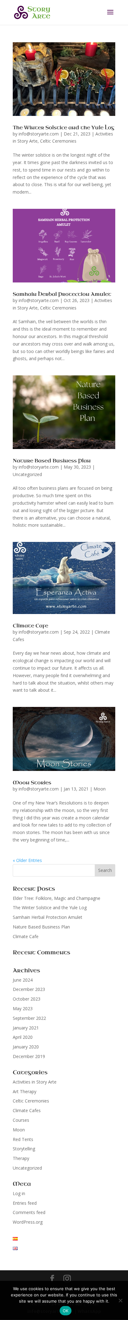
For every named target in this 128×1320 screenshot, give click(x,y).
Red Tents (23, 1139)
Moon (100, 789)
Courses (21, 1120)
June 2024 (23, 980)
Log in (19, 1193)
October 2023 (26, 999)
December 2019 (29, 1056)
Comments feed (29, 1212)
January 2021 (26, 1028)
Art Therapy (24, 1091)
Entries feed (25, 1203)
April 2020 (23, 1037)
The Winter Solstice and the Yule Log (63, 127)
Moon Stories (32, 782)
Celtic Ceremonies (58, 141)
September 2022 (29, 1018)
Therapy (21, 1158)
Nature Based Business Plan (52, 460)
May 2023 (23, 1008)
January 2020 (26, 1047)
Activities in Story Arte (35, 1082)
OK (66, 1310)
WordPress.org (28, 1222)
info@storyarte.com (39, 134)
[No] (120, 1300)
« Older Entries (27, 860)
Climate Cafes (27, 1110)
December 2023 (29, 989)
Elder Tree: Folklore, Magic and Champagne (56, 898)
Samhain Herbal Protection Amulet (62, 294)
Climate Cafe (30, 625)
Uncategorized (27, 474)
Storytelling (24, 1149)
